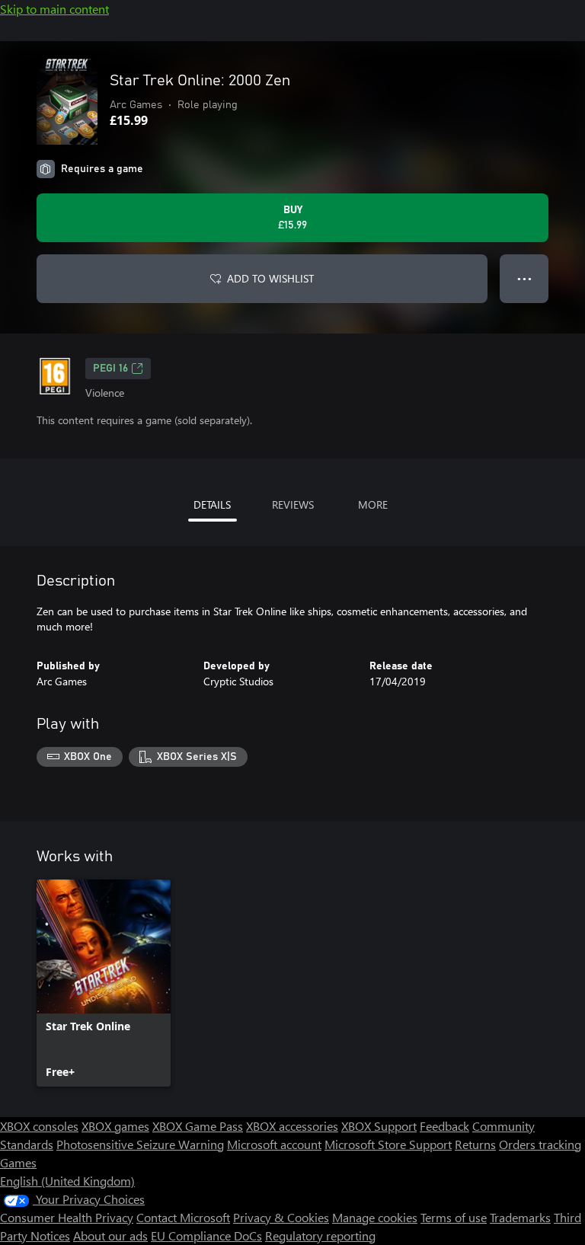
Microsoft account (274, 1144)
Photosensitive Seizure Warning (140, 1144)
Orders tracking (540, 1144)
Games (18, 1162)
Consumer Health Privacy (66, 1217)
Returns (475, 1144)
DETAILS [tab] (212, 504)
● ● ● (524, 278)
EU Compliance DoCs (206, 1235)
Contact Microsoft (183, 1217)
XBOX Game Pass (197, 1126)
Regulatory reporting (320, 1235)
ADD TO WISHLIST (270, 278)
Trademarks (520, 1217)
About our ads (110, 1235)
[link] (104, 983)
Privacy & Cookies (281, 1217)
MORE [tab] (373, 504)
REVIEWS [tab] (293, 504)
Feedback (444, 1126)
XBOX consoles (39, 1126)
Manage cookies (374, 1217)
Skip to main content (54, 9)
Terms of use (453, 1217)
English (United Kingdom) (67, 1181)
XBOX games (115, 1126)
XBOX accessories (292, 1126)
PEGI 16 (110, 368)
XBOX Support (379, 1126)
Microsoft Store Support (388, 1144)
